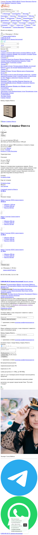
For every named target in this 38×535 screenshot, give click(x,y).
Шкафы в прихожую (23, 83)
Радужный (22, 22)
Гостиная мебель (11, 284)
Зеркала (8, 61)
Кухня (3, 73)
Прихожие (4, 81)
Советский (31, 22)
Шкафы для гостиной (19, 54)
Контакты (29, 1)
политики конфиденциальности (24, 322)
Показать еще (5, 264)
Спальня (3, 57)
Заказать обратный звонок (8, 319)
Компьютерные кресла (24, 67)
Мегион (31, 16)
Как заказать (9, 295)
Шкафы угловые (26, 86)
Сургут (11, 25)
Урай (34, 25)
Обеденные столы (6, 91)
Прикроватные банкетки (18, 61)
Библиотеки (10, 56)
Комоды (3, 67)
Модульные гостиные (19, 52)
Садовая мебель (5, 94)
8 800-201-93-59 (5, 38)
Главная (3, 1)
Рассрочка (14, 151)
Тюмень (28, 25)
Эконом (8, 97)
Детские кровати (18, 66)
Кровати (16, 59)
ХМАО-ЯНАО (16, 1)
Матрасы (22, 59)
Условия (7, 149)
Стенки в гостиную (7, 52)
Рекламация (28, 294)
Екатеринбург (16, 13)
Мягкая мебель (32, 286)
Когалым (26, 13)
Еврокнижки (30, 71)
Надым (18, 18)
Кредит (34, 1)
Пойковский (6, 22)
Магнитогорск (22, 16)
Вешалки (21, 81)
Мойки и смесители (12, 77)
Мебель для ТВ (30, 52)
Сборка (18, 3)
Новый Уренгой (16, 20)
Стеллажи (29, 54)
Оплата (23, 1)
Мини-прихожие (16, 290)
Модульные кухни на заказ (9, 74)
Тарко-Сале (20, 25)
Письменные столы (31, 91)
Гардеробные (5, 88)
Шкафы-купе (17, 86)
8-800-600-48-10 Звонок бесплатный (12, 39)
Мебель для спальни (23, 284)
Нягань (33, 20)
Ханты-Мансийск (18, 27)
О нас (2, 3)
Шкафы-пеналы (12, 83)
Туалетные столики (16, 62)
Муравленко (11, 18)
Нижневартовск (28, 18)
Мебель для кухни (22, 286)
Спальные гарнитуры (7, 59)
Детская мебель (12, 286)
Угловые (8, 71)
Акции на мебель (6, 292)
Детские (13, 71)
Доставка (8, 1)
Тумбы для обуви (12, 81)
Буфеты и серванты (6, 54)
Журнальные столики (7, 93)
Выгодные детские (27, 290)
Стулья (19, 76)
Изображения (5, 353)
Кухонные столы (11, 76)
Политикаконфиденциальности (10, 296)
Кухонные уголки (26, 76)
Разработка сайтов (6, 308)
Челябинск (29, 27)
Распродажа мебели (19, 289)
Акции (9, 96)
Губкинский (6, 13)
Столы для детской (11, 67)
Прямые (3, 71)
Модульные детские (7, 66)
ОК (25, 525)
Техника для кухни (24, 77)
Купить (3, 135)
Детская (3, 64)
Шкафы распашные (6, 86)
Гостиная (4, 51)
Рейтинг (3, 344)
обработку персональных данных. (22, 305)
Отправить (4, 356)
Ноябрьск (26, 20)
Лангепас (13, 16)
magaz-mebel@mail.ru (9, 36)
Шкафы (3, 84)
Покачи (14, 22)
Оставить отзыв (5, 177)
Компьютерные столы (18, 91)
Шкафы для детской (30, 66)
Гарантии (13, 3)
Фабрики (7, 3)
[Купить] (1, 195)
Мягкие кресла (21, 71)
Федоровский (6, 27)
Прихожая (4, 79)
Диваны (3, 69)
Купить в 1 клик (6, 151)
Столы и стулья (5, 89)
